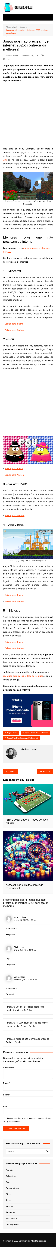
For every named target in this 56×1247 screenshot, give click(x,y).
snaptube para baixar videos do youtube (23, 676)
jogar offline (12, 733)
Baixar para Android (14, 330)
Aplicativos (11, 1176)
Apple (8, 1182)
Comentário (9, 1067)
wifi (5, 160)
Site (5, 1106)
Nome (6, 1083)
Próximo (43, 771)
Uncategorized (12, 1224)
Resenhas (10, 1212)
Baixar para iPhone (14, 323)
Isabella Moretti (12, 56)
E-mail (6, 1095)
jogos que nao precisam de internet (22, 738)
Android (9, 1170)
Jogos (8, 59)
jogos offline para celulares (36, 733)
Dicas (8, 1194)
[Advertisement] (28, 113)
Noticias (9, 1206)
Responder (10, 934)
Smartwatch (11, 1218)
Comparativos (12, 1188)
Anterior (12, 771)
